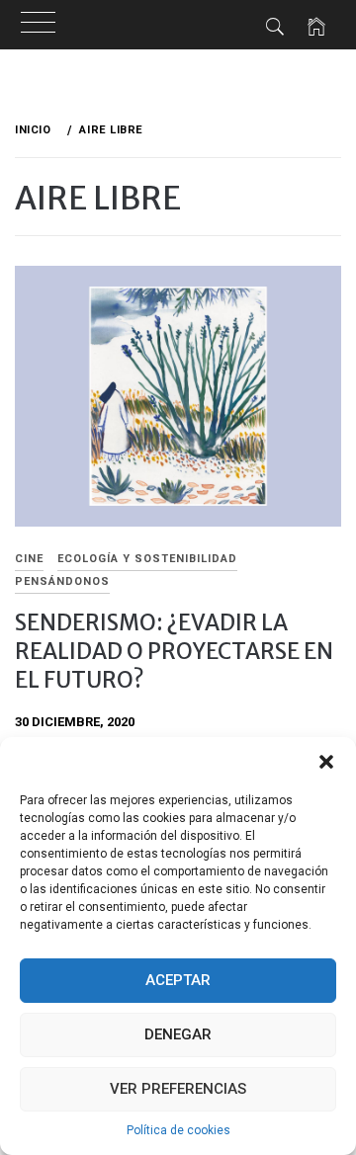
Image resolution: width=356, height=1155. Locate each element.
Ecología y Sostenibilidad (147, 558)
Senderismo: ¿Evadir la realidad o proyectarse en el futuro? (174, 652)
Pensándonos (62, 581)
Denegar (178, 1034)
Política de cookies (178, 1130)
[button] (326, 762)
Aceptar (178, 980)
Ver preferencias (178, 1089)
